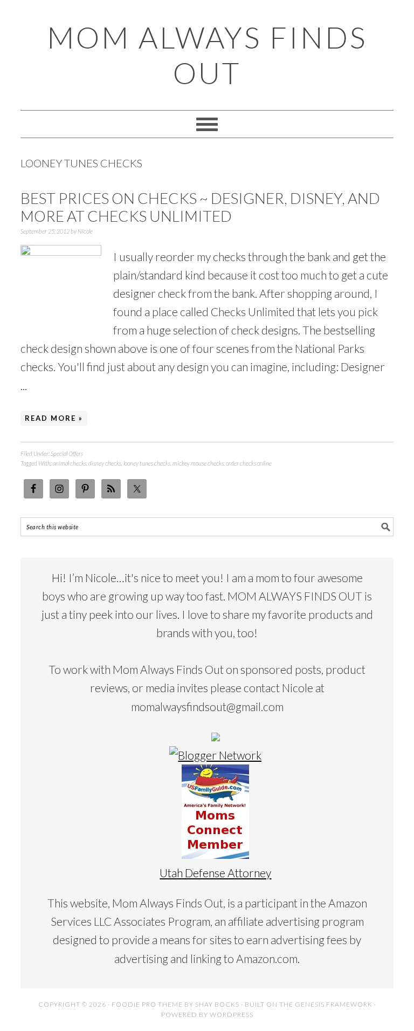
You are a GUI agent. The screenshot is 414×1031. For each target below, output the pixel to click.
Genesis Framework (333, 1004)
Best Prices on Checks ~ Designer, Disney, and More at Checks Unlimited (200, 207)
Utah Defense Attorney (215, 872)
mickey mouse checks (198, 463)
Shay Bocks (217, 1004)
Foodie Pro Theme (147, 1004)
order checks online (249, 463)
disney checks (104, 463)
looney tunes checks (146, 463)
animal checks (69, 463)
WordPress (231, 1014)
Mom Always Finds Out (207, 55)
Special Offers (67, 453)
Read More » (54, 418)
